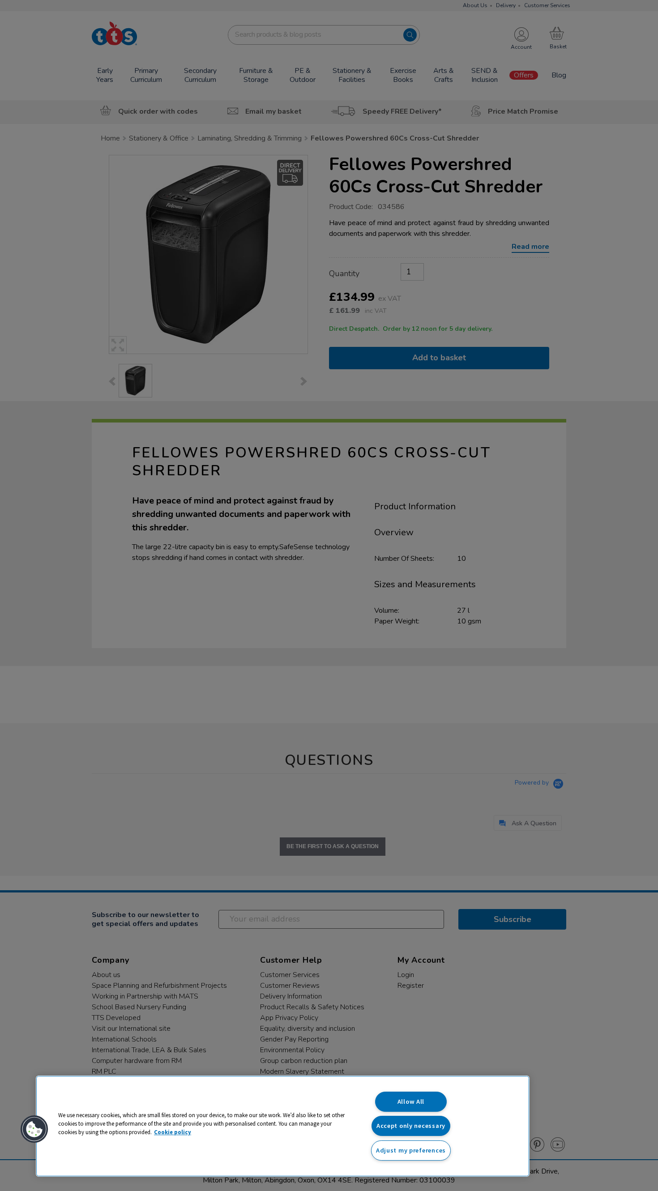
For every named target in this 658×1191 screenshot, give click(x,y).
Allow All (410, 1101)
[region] (283, 1126)
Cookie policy (172, 1132)
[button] (34, 1129)
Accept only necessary (410, 1126)
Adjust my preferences (411, 1150)
